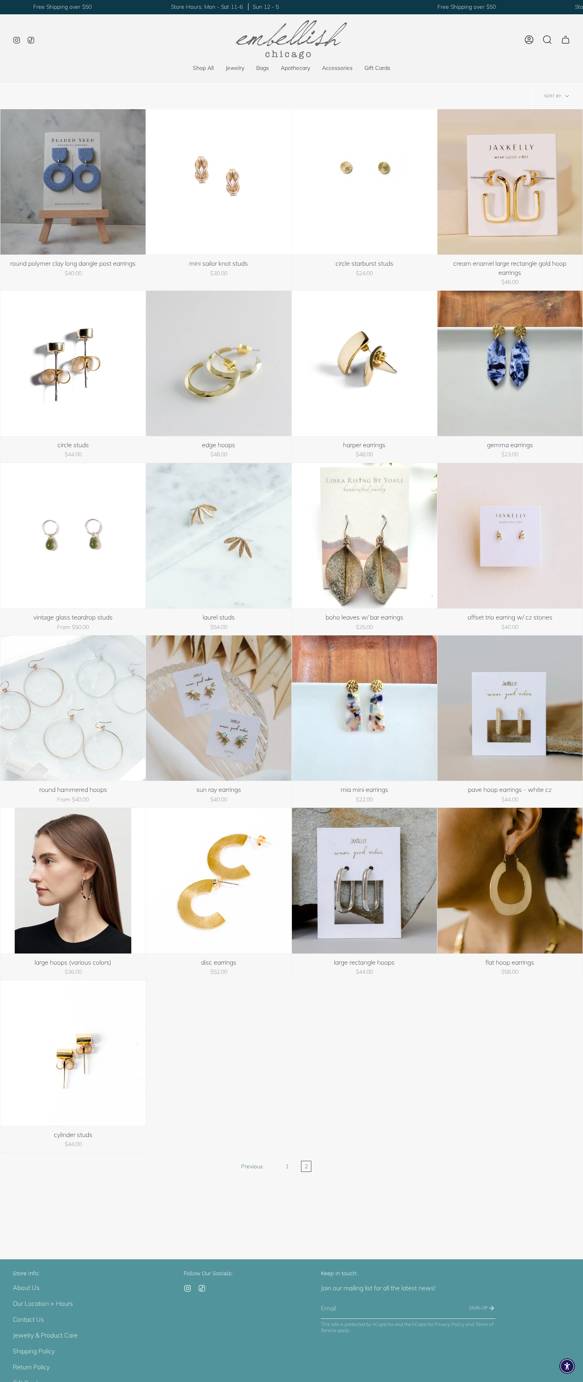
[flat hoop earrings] (510, 880)
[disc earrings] (218, 880)
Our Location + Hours (43, 1303)
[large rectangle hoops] (364, 880)
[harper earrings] (364, 363)
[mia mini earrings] (364, 708)
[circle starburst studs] (364, 182)
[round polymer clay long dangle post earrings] (73, 182)
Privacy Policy (449, 1324)
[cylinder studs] (73, 1053)
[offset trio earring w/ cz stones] (510, 535)
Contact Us (28, 1319)
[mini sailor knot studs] (218, 182)
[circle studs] (73, 363)
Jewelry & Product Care (45, 1335)
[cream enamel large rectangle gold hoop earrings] (510, 182)
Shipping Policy (34, 1351)
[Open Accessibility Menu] (567, 1366)
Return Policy (31, 1367)
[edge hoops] (218, 363)
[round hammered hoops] (73, 708)
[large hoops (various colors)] (73, 880)
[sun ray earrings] (218, 708)
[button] (235, 68)
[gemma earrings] (510, 363)
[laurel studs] (218, 535)
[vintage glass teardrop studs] (73, 535)
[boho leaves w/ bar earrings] (364, 535)
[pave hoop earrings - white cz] (510, 708)
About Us (26, 1287)
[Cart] (565, 39)
